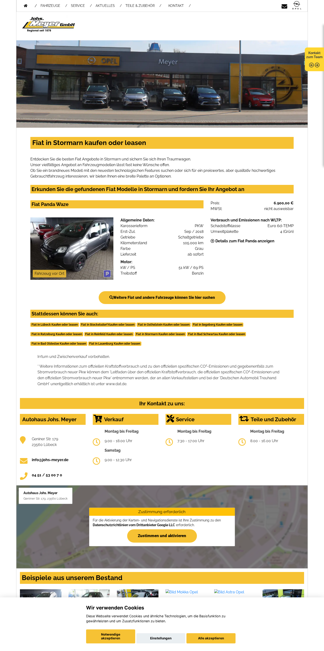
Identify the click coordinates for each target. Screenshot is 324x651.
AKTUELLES (105, 6)
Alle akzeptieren (211, 638)
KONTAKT (176, 6)
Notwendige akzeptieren (110, 636)
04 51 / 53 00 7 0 (47, 475)
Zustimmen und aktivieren (162, 535)
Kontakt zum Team (314, 55)
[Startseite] (297, 5)
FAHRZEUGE (50, 6)
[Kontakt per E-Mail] (284, 5)
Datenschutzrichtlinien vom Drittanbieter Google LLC (134, 525)
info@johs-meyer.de (50, 460)
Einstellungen (160, 638)
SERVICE (78, 6)
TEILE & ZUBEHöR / (143, 6)
